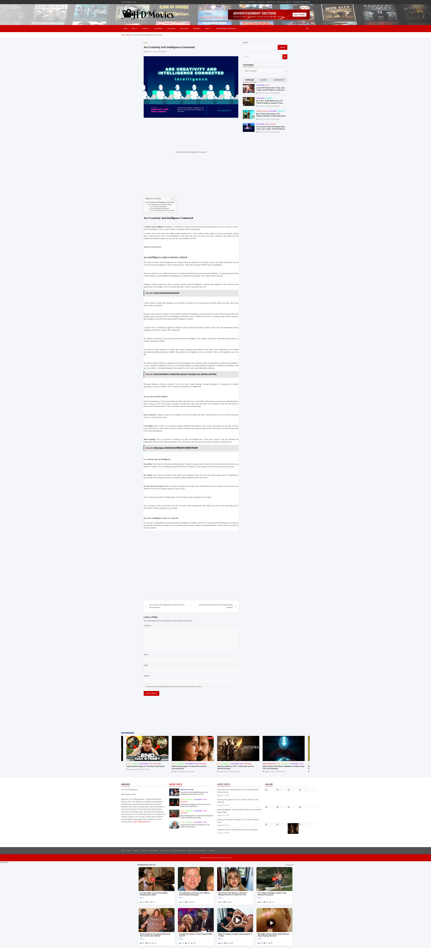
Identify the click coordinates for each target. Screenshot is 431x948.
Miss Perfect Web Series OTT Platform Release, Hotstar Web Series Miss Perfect (271, 116)
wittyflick (212, 851)
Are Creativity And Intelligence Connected (160, 202)
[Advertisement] (191, 134)
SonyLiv (247, 764)
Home (125, 28)
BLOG (134, 28)
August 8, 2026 (178, 771)
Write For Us (270, 2)
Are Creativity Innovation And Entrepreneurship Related (216, 606)
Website (147, 676)
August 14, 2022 (150, 52)
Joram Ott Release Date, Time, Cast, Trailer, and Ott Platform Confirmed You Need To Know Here (270, 90)
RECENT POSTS (175, 784)
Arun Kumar (163, 52)
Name (146, 654)
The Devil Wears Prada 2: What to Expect (279, 766)
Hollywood (171, 28)
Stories (145, 28)
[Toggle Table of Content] (171, 199)
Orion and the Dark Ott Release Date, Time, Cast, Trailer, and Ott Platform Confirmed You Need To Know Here (270, 129)
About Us (242, 2)
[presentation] (304, 732)
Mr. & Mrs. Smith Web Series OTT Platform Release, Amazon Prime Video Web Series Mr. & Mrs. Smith (270, 103)
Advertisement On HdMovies (301, 2)
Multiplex (157, 764)
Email (146, 665)
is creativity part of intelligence (160, 208)
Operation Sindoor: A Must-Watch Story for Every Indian (237, 830)
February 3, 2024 (263, 106)
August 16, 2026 (133, 771)
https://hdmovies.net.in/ (141, 822)
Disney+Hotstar (262, 111)
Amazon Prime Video (178, 764)
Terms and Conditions (283, 2)
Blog (146, 43)
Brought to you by (187, 789)
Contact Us (261, 2)
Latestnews (158, 28)
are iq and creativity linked (159, 206)
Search (245, 42)
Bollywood (184, 28)
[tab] (250, 80)
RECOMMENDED (127, 733)
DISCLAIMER (251, 2)
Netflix (273, 124)
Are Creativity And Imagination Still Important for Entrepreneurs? (166, 606)
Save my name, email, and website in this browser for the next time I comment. (174, 686)
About (207, 28)
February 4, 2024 (263, 93)
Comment (148, 625)
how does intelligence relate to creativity (163, 210)
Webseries (196, 28)
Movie (267, 85)
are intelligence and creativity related (160, 204)
